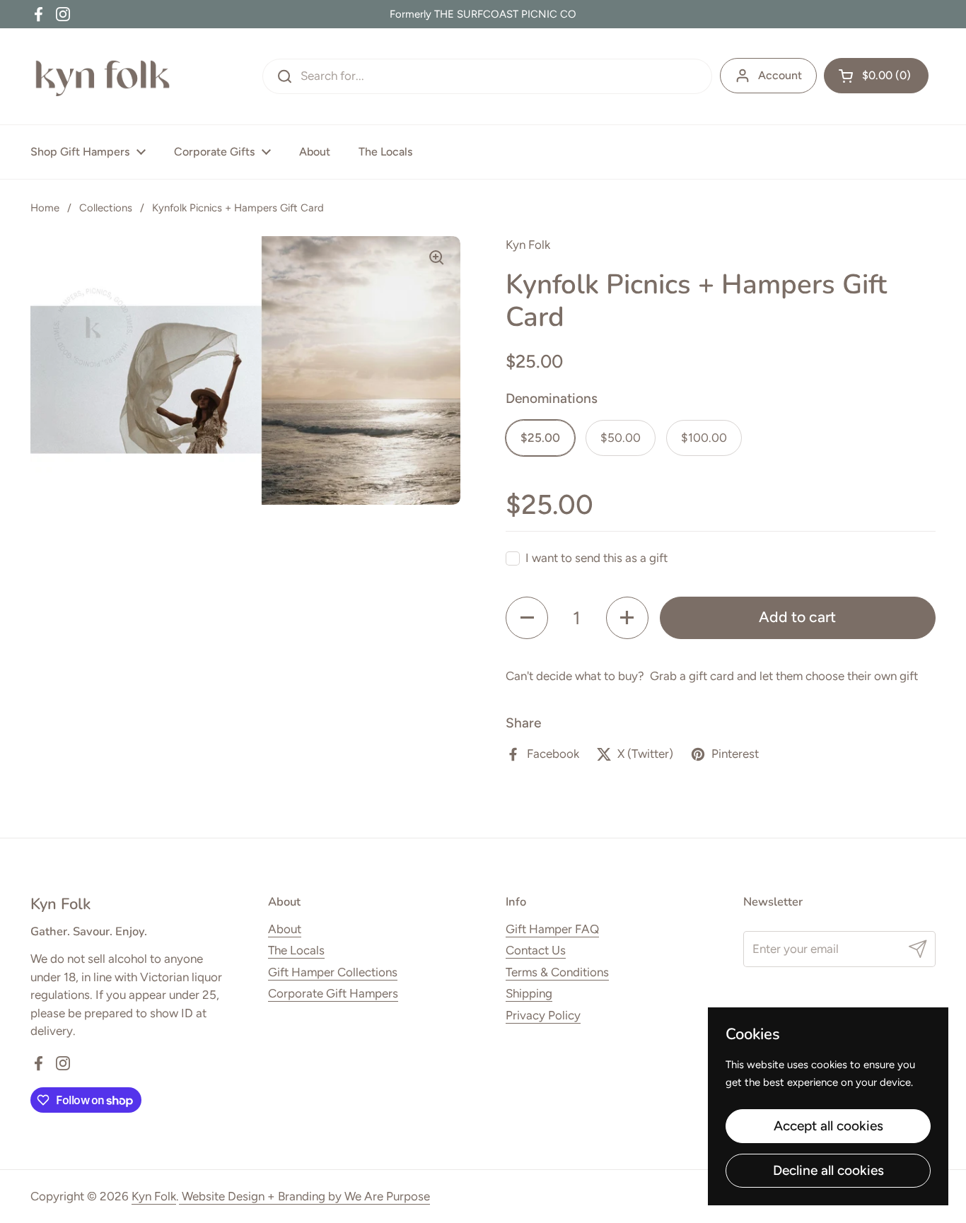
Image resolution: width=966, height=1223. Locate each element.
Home (44, 207)
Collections (105, 207)
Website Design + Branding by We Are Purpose (304, 1196)
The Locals (296, 950)
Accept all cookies (828, 1126)
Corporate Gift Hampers (333, 993)
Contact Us (536, 950)
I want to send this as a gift (596, 558)
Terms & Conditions (557, 972)
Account (780, 75)
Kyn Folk (154, 1196)
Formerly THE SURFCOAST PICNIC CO (483, 14)
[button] (876, 75)
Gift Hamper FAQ (552, 929)
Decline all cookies (828, 1170)
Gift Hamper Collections (332, 972)
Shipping (529, 993)
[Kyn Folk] (103, 76)
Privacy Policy (543, 1015)
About (284, 929)
